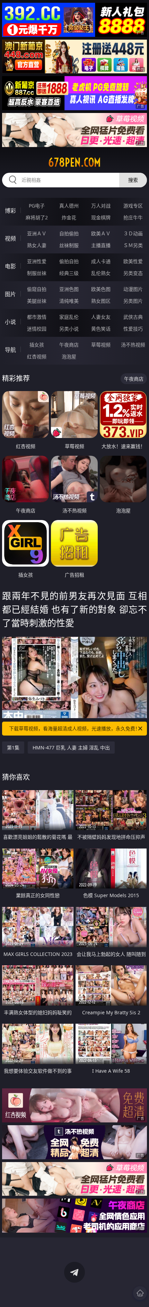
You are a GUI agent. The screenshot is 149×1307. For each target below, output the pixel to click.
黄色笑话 (101, 328)
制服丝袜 (36, 273)
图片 (10, 294)
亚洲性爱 (36, 261)
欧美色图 (101, 289)
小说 (10, 322)
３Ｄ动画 (133, 233)
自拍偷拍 (69, 233)
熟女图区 (101, 301)
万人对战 (101, 205)
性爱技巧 (133, 328)
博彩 (10, 210)
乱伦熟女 (101, 273)
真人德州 (69, 205)
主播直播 (101, 245)
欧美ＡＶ (101, 233)
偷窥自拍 (36, 289)
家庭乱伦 (69, 317)
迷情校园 (36, 328)
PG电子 (37, 205)
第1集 (13, 747)
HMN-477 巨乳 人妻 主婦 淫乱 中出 (71, 747)
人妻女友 (101, 317)
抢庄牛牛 (133, 217)
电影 (10, 266)
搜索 (133, 180)
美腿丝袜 (36, 301)
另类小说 (69, 328)
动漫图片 (133, 289)
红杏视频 (36, 356)
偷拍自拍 (69, 261)
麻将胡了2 (37, 217)
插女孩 (36, 344)
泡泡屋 (69, 356)
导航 (10, 350)
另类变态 (133, 273)
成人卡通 (101, 261)
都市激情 (36, 317)
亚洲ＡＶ (36, 233)
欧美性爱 (133, 261)
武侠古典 (133, 317)
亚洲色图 (69, 289)
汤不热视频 (133, 344)
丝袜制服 (69, 245)
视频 (10, 238)
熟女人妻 (36, 245)
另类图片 (133, 301)
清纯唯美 (69, 301)
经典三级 (69, 273)
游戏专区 (133, 205)
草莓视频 (101, 344)
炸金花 (69, 217)
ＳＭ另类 (133, 245)
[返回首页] (140, 1293)
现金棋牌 (101, 217)
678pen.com (74, 162)
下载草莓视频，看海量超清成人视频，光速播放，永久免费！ (74, 728)
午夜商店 (69, 344)
